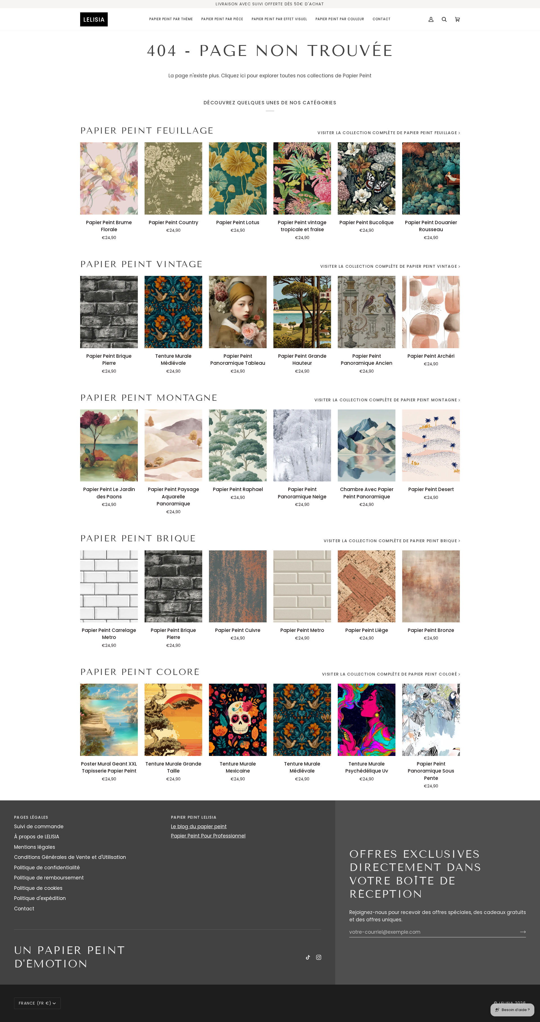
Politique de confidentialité (47, 867)
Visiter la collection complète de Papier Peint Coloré (389, 674)
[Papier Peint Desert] (431, 445)
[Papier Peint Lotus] (238, 178)
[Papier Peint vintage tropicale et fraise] (302, 178)
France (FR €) (35, 1003)
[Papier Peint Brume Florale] (109, 178)
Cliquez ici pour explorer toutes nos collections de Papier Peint (296, 75)
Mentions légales (34, 847)
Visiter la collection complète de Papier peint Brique (390, 541)
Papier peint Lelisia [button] (194, 817)
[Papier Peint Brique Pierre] (109, 312)
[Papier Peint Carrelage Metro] (109, 586)
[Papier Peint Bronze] (431, 586)
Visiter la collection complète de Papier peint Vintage (388, 266)
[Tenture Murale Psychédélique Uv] (366, 720)
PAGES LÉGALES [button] (31, 817)
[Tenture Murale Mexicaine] (238, 720)
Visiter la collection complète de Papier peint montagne (385, 400)
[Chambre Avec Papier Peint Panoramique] (366, 445)
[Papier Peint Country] (173, 178)
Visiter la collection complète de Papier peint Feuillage (387, 133)
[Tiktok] (307, 957)
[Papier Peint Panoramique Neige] (302, 445)
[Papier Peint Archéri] (431, 312)
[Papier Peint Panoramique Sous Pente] (431, 720)
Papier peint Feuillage (146, 130)
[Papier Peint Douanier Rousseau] (431, 178)
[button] (171, 19)
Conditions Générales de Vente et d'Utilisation (70, 857)
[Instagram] (318, 957)
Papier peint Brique (138, 538)
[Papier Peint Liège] (366, 586)
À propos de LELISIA (36, 836)
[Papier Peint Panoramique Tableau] (238, 312)
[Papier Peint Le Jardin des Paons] (109, 445)
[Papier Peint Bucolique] (366, 178)
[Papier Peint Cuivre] (238, 586)
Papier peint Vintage (141, 264)
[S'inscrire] (518, 932)
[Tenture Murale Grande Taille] (173, 720)
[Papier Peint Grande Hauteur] (302, 312)
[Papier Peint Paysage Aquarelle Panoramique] (173, 445)
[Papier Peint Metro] (302, 586)
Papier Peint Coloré (140, 672)
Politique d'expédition (40, 898)
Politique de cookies (38, 888)
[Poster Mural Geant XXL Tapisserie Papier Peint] (109, 720)
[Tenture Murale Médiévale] (173, 312)
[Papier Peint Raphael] (238, 445)
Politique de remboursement (49, 877)
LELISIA (506, 1003)
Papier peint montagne (149, 398)
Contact (24, 908)
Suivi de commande (39, 826)
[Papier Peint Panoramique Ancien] (366, 312)
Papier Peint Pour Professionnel (208, 835)
